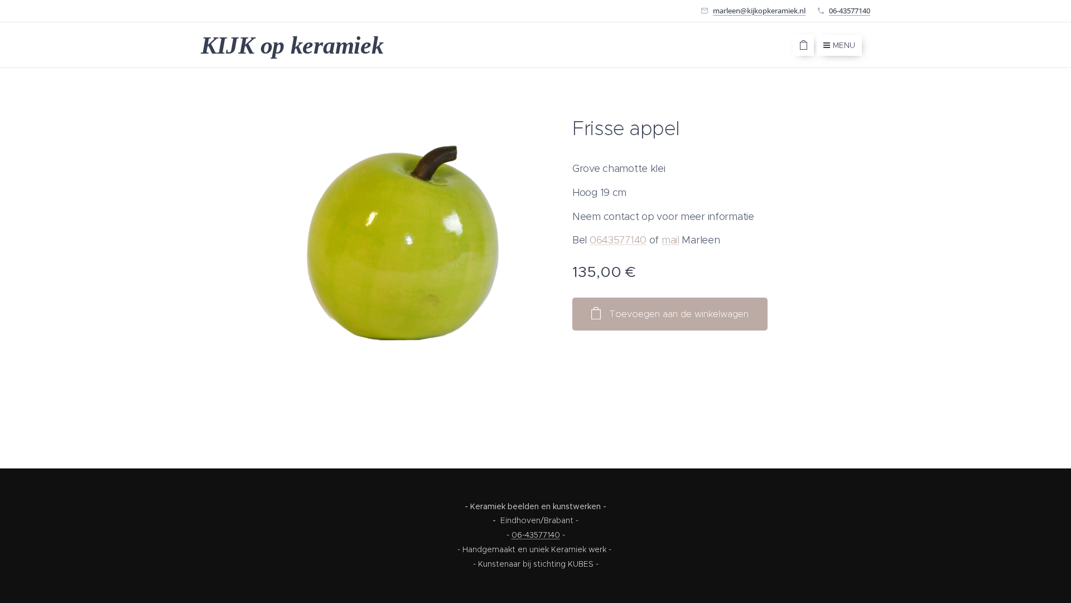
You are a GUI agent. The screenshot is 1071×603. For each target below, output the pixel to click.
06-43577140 (849, 11)
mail (670, 240)
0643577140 (618, 240)
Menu (844, 45)
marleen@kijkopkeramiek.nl (759, 11)
